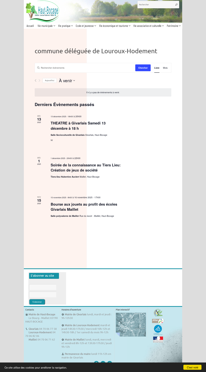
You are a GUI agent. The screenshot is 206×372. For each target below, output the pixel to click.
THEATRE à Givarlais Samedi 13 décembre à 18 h (78, 125)
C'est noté (192, 367)
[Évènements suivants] (39, 80)
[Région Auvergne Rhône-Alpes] (158, 334)
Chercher (143, 67)
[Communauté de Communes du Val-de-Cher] (158, 316)
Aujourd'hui (49, 80)
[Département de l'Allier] (158, 322)
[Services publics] (158, 341)
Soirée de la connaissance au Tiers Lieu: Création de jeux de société (86, 167)
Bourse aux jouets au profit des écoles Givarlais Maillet (84, 207)
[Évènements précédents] (35, 80)
